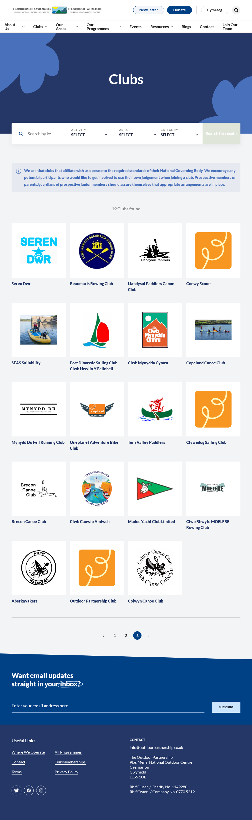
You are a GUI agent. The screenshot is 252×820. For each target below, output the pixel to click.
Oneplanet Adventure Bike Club (94, 445)
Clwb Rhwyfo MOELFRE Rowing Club (207, 524)
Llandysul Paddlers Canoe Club (151, 286)
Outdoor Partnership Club (93, 601)
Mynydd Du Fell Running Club (38, 442)
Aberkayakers (24, 601)
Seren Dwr (21, 283)
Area (123, 129)
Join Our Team (230, 26)
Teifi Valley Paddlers (146, 442)
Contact (207, 26)
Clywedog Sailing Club (206, 442)
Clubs (38, 26)
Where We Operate (28, 752)
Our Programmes (98, 26)
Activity (78, 129)
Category (169, 129)
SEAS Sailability (26, 362)
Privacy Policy (66, 771)
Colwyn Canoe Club (145, 601)
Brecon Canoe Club (29, 521)
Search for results (219, 24)
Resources (159, 26)
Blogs (186, 26)
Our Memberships (70, 761)
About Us (9, 26)
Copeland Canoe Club (205, 362)
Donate (179, 10)
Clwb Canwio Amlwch (90, 521)
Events (135, 26)
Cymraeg (214, 10)
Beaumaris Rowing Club (91, 283)
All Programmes (68, 752)
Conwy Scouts (198, 283)
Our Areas (61, 26)
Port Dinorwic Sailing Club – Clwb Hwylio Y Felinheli (95, 365)
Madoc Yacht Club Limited (151, 521)
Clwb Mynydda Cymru (148, 362)
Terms (17, 771)
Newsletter (148, 10)
